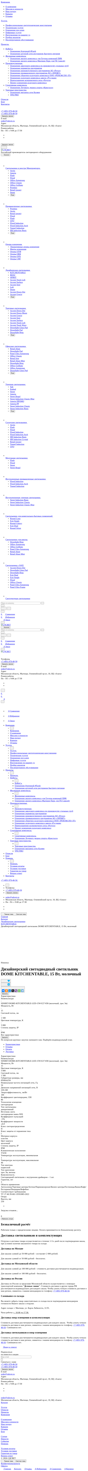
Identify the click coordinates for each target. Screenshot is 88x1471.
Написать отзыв (7, 1219)
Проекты (5, 1412)
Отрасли (4, 1410)
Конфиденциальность (10, 1463)
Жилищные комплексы (16, 56)
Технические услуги (14, 28)
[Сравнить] (6, 984)
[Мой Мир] (9, 990)
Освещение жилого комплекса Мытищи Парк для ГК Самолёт (37, 61)
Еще (12, 195)
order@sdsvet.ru (8, 121)
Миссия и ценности (14, 9)
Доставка (10, 1051)
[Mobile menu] (3, 649)
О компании (11, 6)
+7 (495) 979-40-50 (9, 111)
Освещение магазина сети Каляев (25, 92)
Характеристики (13, 1044)
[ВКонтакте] (3, 990)
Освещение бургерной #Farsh (23, 51)
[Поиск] (3, 690)
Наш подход (11, 11)
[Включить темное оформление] (4, 147)
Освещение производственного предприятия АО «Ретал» (35, 70)
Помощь (4, 1444)
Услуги (4, 1407)
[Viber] (16, 990)
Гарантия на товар (9, 1453)
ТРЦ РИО (14, 95)
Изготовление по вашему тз (18, 35)
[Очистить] (42, 603)
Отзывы (9, 16)
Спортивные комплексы (16, 85)
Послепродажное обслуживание (20, 40)
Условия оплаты (8, 1448)
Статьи (4, 1436)
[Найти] (9, 608)
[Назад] (12, 728)
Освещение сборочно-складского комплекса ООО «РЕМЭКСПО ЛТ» (40, 75)
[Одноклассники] (6, 990)
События (5, 1441)
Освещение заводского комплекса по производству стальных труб (39, 66)
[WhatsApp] (19, 990)
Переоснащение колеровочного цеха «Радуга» (30, 80)
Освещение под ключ (15, 30)
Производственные (14, 63)
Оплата (9, 1049)
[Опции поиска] (2, 605)
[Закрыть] (2, 701)
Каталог (4, 1402)
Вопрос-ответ (7, 1456)
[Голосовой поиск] (3, 608)
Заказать (5, 994)
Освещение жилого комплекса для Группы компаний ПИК (36, 58)
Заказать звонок (7, 116)
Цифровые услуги (13, 32)
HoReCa (9, 49)
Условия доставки (9, 1451)
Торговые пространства (16, 90)
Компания (5, 1414)
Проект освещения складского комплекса (28, 83)
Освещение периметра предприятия (26, 68)
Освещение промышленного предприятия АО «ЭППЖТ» (35, 73)
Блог (3, 1431)
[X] (12, 990)
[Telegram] (22, 990)
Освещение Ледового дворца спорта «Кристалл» (31, 87)
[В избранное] (6, 981)
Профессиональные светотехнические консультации (29, 25)
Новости (4, 1439)
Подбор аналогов (13, 37)
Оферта (4, 1466)
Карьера (9, 14)
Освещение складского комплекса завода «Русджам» (33, 78)
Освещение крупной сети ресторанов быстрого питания (35, 53)
